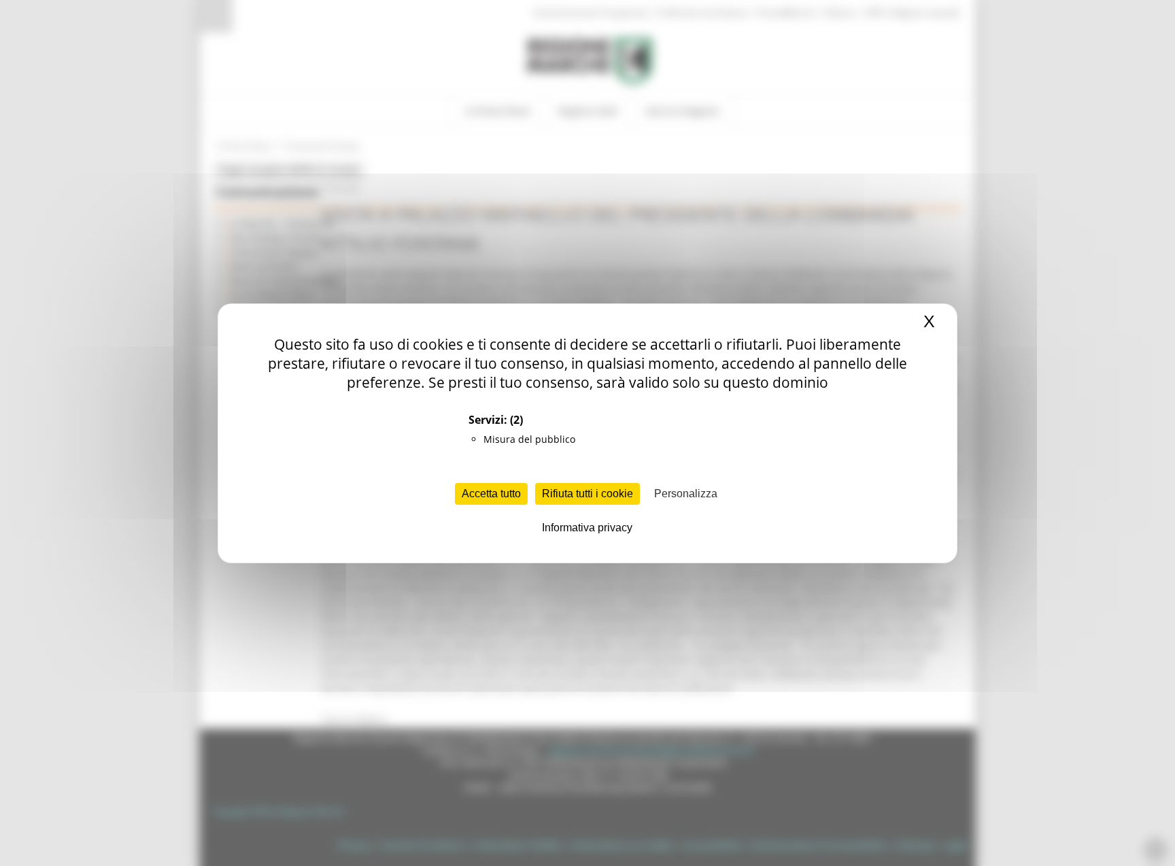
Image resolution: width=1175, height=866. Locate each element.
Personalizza (685, 493)
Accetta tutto (491, 493)
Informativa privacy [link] (587, 527)
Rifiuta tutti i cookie (587, 493)
